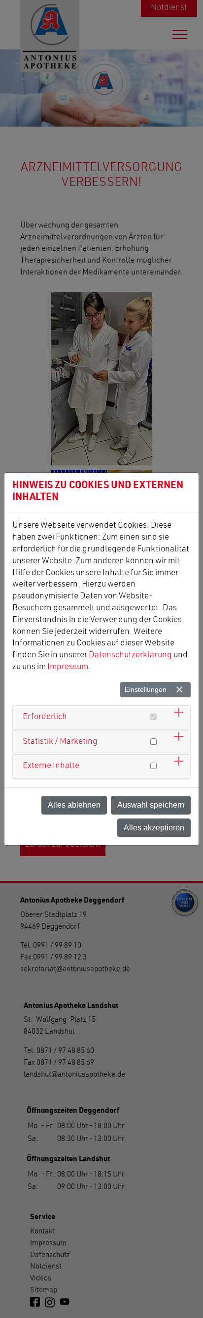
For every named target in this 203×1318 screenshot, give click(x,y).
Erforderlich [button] (45, 717)
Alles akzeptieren (154, 827)
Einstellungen (146, 689)
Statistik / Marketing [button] (60, 742)
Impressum (67, 667)
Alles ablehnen (74, 805)
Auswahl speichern (150, 805)
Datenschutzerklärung (130, 655)
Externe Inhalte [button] (51, 766)
